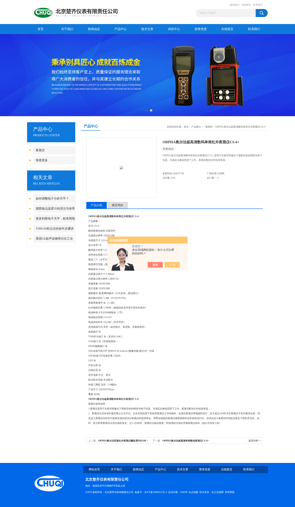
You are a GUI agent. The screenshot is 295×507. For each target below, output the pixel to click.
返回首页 (234, 4)
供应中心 (174, 29)
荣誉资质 (201, 29)
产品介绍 (96, 205)
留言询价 (117, 205)
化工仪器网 (218, 492)
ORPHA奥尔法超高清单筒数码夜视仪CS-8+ (185, 440)
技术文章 (147, 29)
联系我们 (258, 4)
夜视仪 (40, 150)
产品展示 (196, 126)
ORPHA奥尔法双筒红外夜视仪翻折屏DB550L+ (123, 440)
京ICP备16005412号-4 (155, 492)
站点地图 (193, 492)
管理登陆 (229, 492)
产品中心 (121, 29)
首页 (41, 29)
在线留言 (246, 4)
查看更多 (42, 160)
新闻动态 (94, 29)
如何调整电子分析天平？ (52, 198)
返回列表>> (254, 440)
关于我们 (67, 29)
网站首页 (94, 469)
